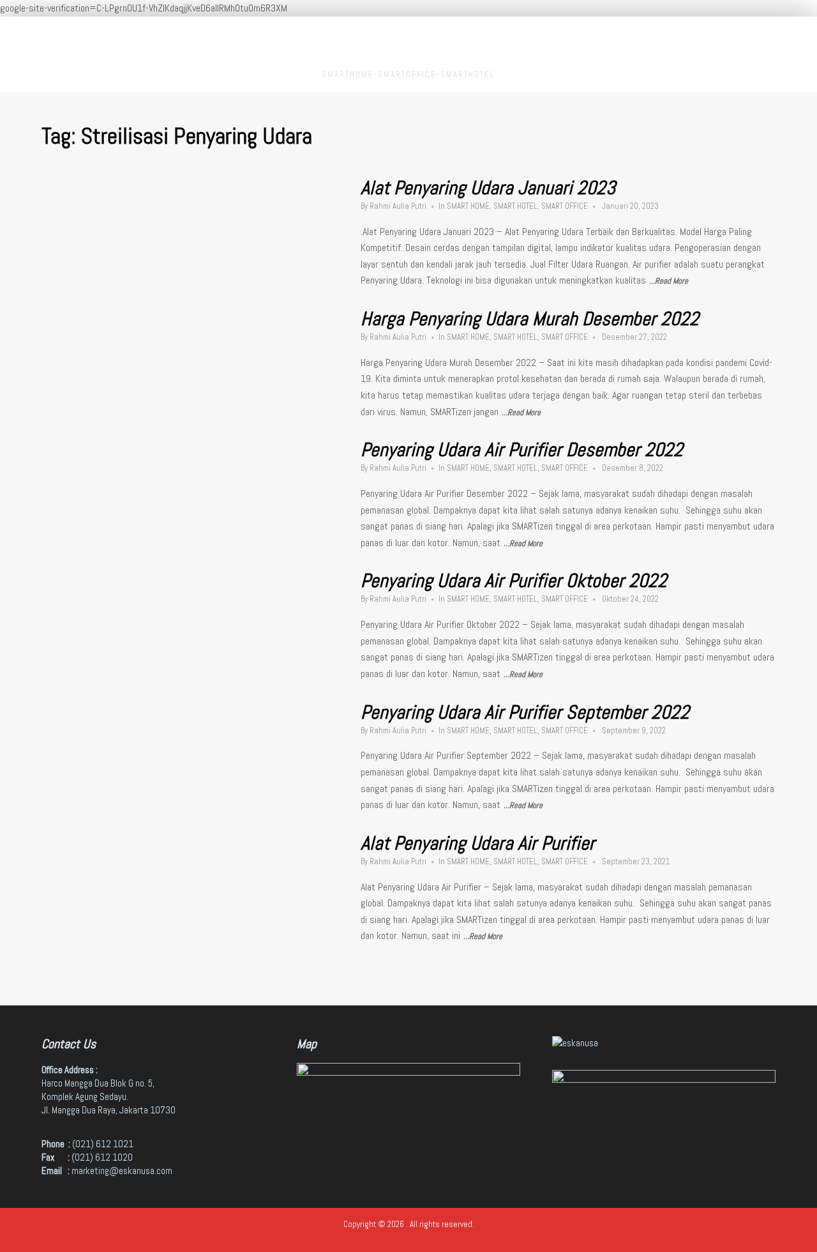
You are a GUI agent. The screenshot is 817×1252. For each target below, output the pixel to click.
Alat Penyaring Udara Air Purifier (478, 843)
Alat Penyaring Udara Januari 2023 (488, 188)
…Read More (668, 280)
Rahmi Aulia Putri (398, 206)
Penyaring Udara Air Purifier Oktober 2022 (514, 581)
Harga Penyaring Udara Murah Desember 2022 (530, 319)
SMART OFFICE (564, 206)
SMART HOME (468, 206)
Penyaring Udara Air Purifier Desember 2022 (522, 450)
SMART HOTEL (515, 206)
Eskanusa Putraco (408, 44)
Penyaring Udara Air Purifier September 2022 (525, 712)
